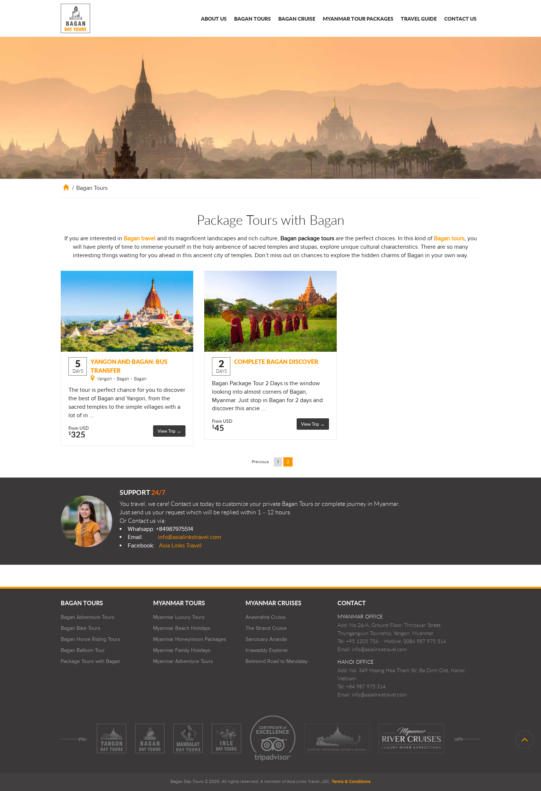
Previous (260, 461)
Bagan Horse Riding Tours (90, 639)
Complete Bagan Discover (276, 361)
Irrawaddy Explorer (266, 650)
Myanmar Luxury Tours (179, 617)
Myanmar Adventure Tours (183, 661)
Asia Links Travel (180, 545)
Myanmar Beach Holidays (182, 628)
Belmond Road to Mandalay (276, 661)
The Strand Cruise (266, 628)
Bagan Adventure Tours (87, 617)
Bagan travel (140, 238)
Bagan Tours (252, 18)
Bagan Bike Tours (80, 628)
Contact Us (460, 18)
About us (214, 18)
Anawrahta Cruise (265, 617)
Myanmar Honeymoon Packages (189, 639)
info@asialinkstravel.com (189, 537)
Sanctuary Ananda (266, 639)
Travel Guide (419, 18)
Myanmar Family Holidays (182, 650)
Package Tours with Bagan (90, 661)
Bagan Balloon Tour (83, 650)
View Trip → (169, 431)
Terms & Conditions (351, 781)
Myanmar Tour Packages (358, 18)
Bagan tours (449, 238)
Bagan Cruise (296, 18)
